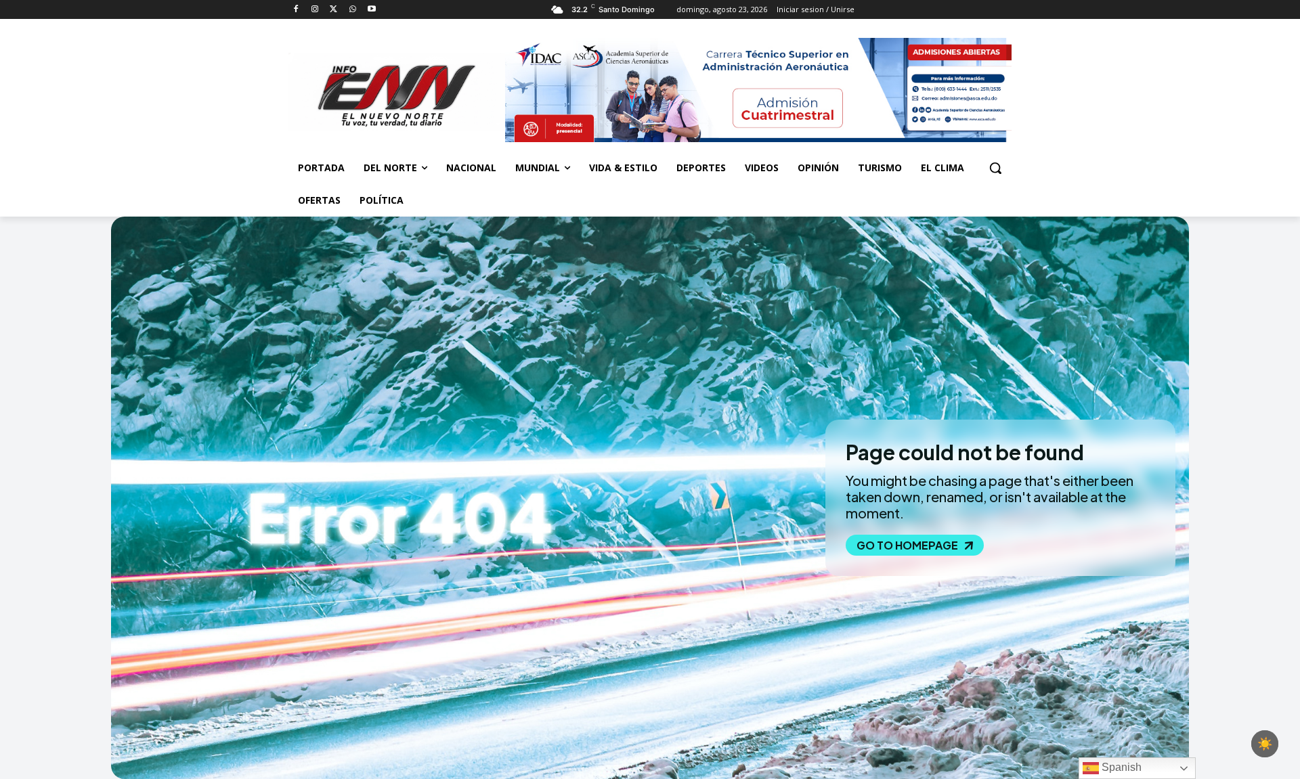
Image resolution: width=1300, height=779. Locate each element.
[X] (334, 10)
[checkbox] (1264, 743)
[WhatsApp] (352, 10)
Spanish (1120, 767)
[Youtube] (371, 10)
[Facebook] (296, 10)
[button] (995, 168)
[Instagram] (315, 10)
